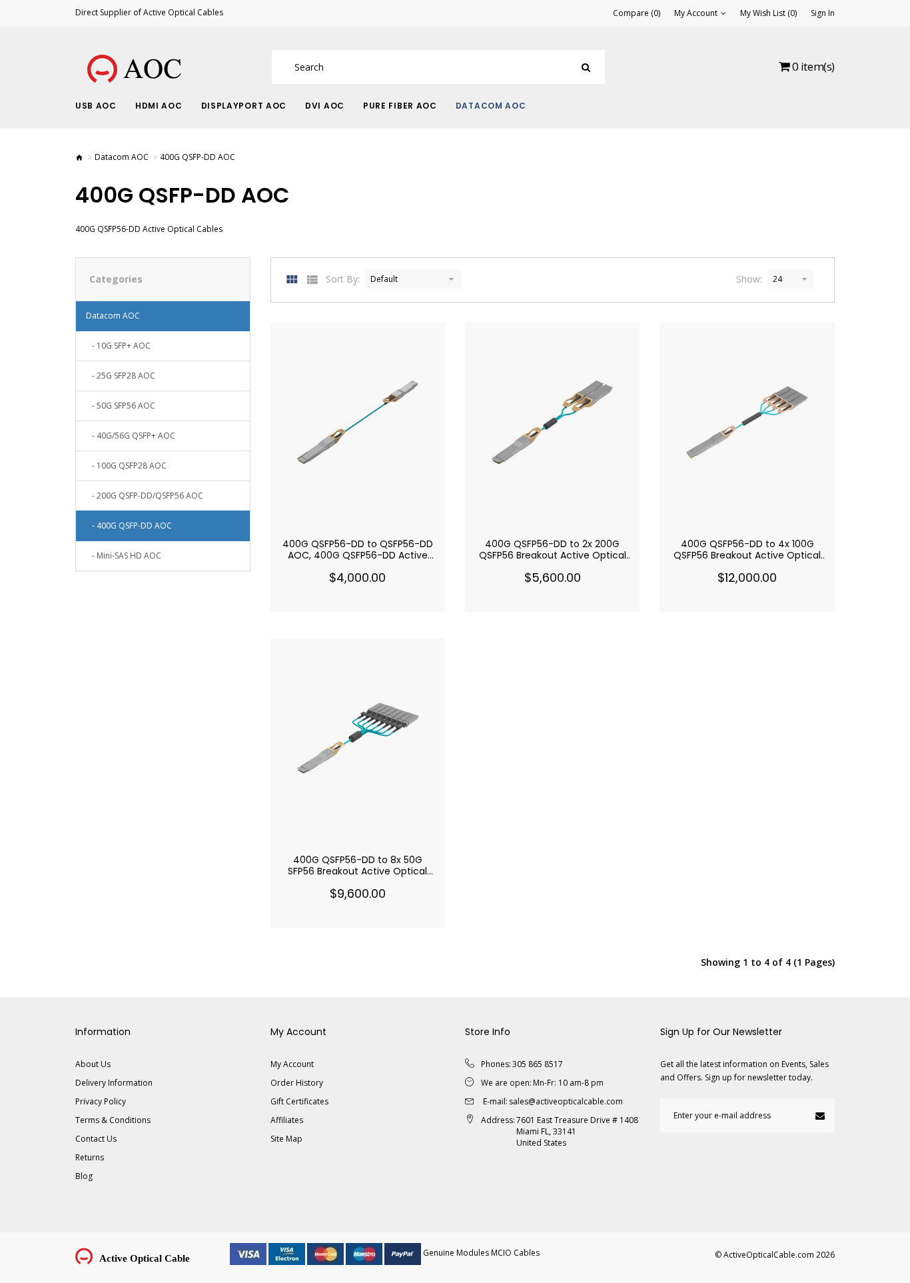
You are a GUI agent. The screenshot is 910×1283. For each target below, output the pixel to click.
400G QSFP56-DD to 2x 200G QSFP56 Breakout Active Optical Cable (552, 555)
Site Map (286, 1138)
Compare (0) (636, 13)
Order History (296, 1082)
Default (384, 279)
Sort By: (343, 279)
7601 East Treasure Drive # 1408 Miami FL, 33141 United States (577, 1131)
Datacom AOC (122, 157)
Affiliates (286, 1120)
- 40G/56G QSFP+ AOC (130, 435)
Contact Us (96, 1138)
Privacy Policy (100, 1101)
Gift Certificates (299, 1101)
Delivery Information (114, 1082)
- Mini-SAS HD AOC (123, 555)
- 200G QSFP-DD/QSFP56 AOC (144, 495)
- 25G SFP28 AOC (120, 375)
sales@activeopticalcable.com (566, 1101)
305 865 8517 (537, 1064)
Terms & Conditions (113, 1120)
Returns (89, 1157)
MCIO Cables (515, 1252)
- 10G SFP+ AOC (118, 345)
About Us (93, 1064)
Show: (749, 279)
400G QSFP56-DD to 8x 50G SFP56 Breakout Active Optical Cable (357, 871)
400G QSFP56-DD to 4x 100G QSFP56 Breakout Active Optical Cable (747, 555)
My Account (292, 1064)
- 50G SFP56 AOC (120, 405)
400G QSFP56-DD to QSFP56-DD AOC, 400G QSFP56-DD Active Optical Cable (357, 555)
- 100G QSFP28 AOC (126, 465)
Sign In (823, 13)
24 (777, 279)
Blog (84, 1176)
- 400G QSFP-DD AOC (129, 525)
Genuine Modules (456, 1252)
